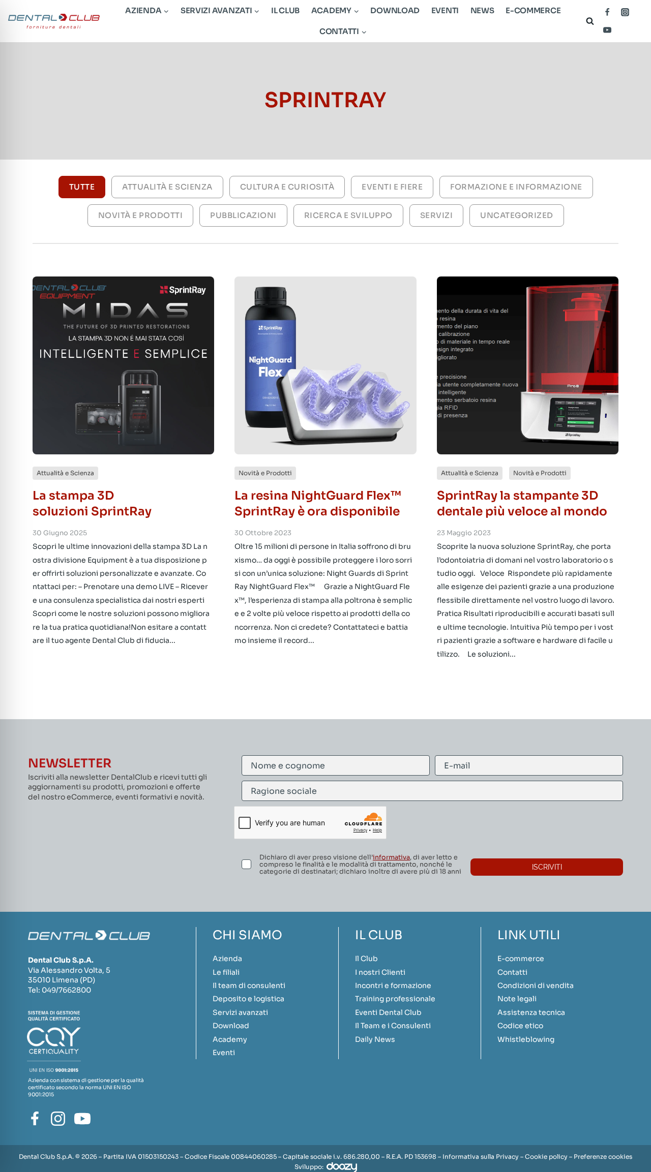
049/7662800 (66, 990)
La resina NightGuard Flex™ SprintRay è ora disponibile (317, 503)
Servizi (436, 215)
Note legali (517, 998)
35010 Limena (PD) (61, 979)
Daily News (375, 1039)
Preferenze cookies (603, 1156)
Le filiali (226, 972)
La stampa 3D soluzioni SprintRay (92, 503)
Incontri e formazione (393, 985)
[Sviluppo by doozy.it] (342, 1166)
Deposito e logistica (248, 998)
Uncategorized (516, 215)
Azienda (227, 958)
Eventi (445, 10)
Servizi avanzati (240, 1012)
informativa (391, 857)
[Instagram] (625, 12)
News (482, 10)
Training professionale (395, 998)
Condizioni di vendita (535, 985)
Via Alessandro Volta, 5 (69, 970)
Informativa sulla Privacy (480, 1156)
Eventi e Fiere (392, 187)
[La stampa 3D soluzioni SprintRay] (123, 365)
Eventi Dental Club (388, 1012)
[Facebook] (607, 12)
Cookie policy (546, 1156)
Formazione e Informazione (516, 187)
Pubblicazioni (243, 215)
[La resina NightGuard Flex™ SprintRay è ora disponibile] (325, 365)
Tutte (82, 187)
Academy (230, 1039)
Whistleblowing (525, 1039)
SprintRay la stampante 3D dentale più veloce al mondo (522, 503)
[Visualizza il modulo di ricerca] (587, 20)
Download (395, 10)
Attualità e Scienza (167, 187)
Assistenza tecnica (531, 1012)
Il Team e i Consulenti (393, 1025)
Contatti (512, 972)
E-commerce (533, 10)
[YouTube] (607, 30)
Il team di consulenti (249, 985)
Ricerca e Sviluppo (348, 215)
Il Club (285, 10)
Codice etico (520, 1025)
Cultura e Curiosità (287, 187)
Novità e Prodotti (140, 215)
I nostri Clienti (380, 972)
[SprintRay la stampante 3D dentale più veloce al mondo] (527, 365)
